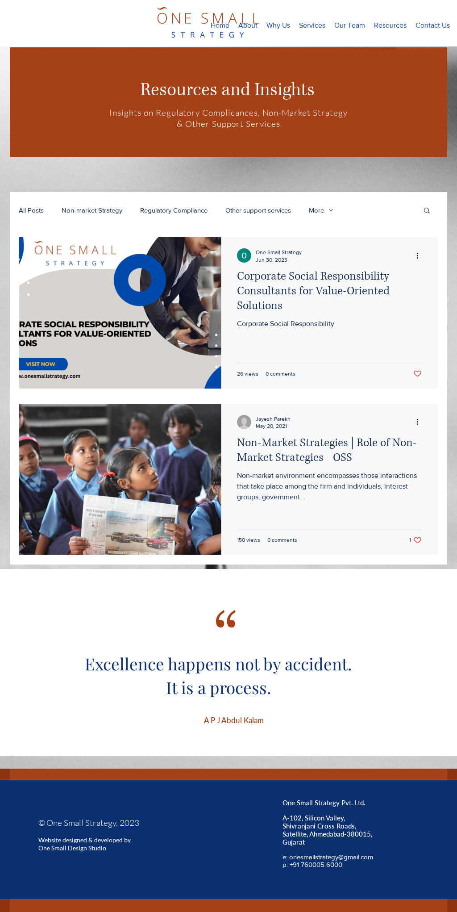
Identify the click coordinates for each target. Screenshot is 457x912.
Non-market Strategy (92, 210)
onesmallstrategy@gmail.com (331, 857)
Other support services (258, 210)
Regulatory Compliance (174, 210)
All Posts (31, 210)
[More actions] (420, 255)
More (316, 210)
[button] (312, 25)
